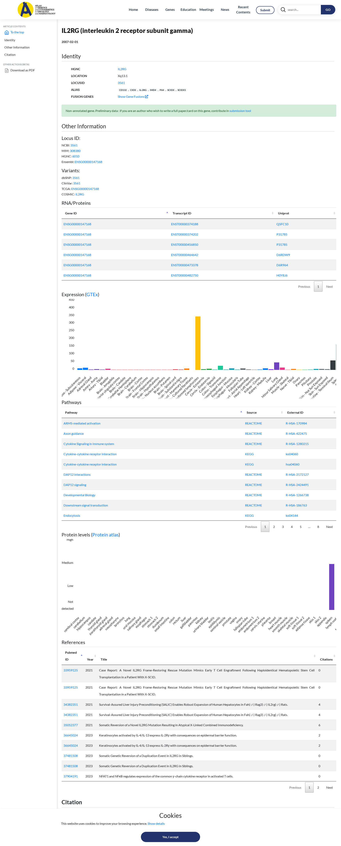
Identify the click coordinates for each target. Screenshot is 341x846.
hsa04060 (292, 464)
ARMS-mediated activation (82, 423)
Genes (170, 9)
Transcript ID (182, 213)
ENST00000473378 (184, 265)
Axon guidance (74, 433)
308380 (75, 151)
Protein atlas (105, 534)
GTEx (92, 294)
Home (133, 9)
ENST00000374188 (184, 224)
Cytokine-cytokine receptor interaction (90, 454)
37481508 (71, 756)
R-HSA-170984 (296, 423)
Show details (156, 823)
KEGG (249, 454)
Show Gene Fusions (131, 96)
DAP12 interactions (77, 474)
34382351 (71, 704)
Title (104, 659)
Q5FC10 (282, 224)
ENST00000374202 (184, 234)
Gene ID (71, 213)
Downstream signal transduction (86, 505)
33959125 (71, 670)
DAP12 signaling (75, 485)
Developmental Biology (79, 495)
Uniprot (283, 213)
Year (90, 659)
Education (188, 9)
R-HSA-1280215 (297, 444)
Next (329, 286)
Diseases (151, 9)
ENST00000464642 (184, 255)
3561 (121, 83)
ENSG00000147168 (88, 162)
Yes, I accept (170, 837)
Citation (10, 54)
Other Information (17, 47)
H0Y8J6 (282, 275)
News (225, 9)
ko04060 (292, 454)
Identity (9, 40)
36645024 (71, 735)
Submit (265, 10)
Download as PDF (22, 70)
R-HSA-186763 (296, 505)
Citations (326, 659)
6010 (75, 156)
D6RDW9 (283, 255)
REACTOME (253, 423)
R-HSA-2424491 (297, 485)
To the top (17, 32)
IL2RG (122, 69)
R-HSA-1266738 (297, 495)
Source (252, 412)
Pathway (71, 412)
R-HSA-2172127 (297, 474)
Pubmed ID (71, 656)
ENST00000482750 (184, 275)
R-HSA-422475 (296, 433)
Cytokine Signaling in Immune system (89, 444)
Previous (304, 286)
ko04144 (292, 515)
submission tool (240, 111)
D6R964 (282, 265)
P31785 (281, 234)
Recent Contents (243, 9)
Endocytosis (72, 515)
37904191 (71, 776)
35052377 (71, 725)
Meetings (207, 9)
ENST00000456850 (184, 244)
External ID (295, 412)
